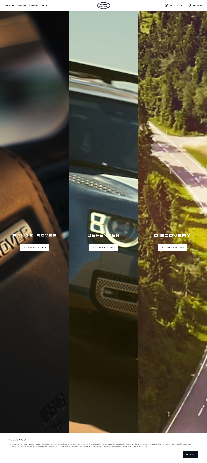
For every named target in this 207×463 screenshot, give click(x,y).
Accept (190, 454)
